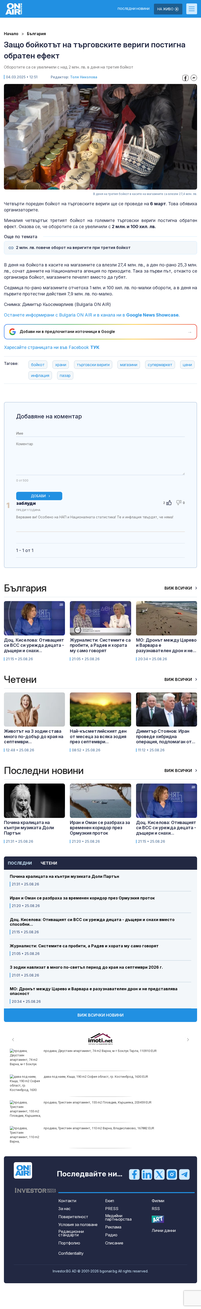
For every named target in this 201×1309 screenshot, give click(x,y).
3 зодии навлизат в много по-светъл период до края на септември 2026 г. (86, 967)
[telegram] (184, 1174)
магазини (128, 364)
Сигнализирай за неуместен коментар (179, 521)
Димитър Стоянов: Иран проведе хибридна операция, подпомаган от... (165, 736)
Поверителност (73, 1216)
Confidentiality (71, 1253)
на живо (166, 9)
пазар (65, 375)
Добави (38, 496)
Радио (111, 1235)
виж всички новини (100, 1015)
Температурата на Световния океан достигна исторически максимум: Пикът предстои (108, 1076)
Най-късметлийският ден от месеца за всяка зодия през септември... (98, 736)
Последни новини (134, 8)
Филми (158, 1200)
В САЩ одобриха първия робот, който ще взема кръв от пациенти (93, 1102)
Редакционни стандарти (71, 1233)
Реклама (113, 1227)
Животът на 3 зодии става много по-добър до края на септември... (33, 736)
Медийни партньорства (118, 1217)
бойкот (38, 364)
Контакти (67, 1200)
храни (60, 364)
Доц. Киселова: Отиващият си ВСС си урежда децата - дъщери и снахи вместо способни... (92, 922)
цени (187, 364)
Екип (109, 1200)
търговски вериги (93, 364)
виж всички (178, 588)
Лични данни (164, 1230)
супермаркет (160, 364)
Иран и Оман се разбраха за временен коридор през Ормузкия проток (82, 898)
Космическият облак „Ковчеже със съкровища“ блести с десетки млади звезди (104, 1051)
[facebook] (134, 1174)
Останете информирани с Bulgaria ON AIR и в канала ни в (92, 314)
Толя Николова (83, 77)
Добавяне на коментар (49, 416)
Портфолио (69, 1243)
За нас (64, 1208)
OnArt (158, 1219)
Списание (114, 1243)
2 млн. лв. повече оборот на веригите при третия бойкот (73, 247)
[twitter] (159, 1174)
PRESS (111, 1208)
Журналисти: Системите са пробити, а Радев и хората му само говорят (84, 946)
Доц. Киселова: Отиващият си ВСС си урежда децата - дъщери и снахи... (34, 645)
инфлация (40, 375)
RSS (156, 1208)
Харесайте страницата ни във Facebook (52, 347)
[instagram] (171, 1174)
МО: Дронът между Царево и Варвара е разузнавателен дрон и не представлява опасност (93, 991)
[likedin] (146, 1174)
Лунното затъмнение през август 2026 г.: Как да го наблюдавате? (92, 1128)
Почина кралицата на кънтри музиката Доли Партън (64, 876)
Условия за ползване (78, 1224)
